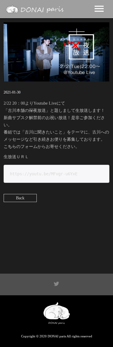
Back (20, 198)
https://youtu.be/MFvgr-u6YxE (43, 173)
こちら (10, 146)
